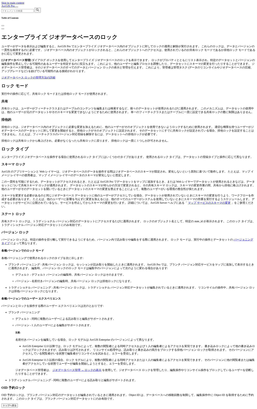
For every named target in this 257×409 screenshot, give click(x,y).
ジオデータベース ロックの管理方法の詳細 (28, 77)
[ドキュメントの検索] (37, 10)
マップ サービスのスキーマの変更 (209, 202)
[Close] (2, 25)
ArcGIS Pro (8, 6)
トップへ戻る (9, 405)
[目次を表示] (2, 28)
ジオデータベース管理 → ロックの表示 (76, 370)
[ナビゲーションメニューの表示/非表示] (16, 6)
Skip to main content (12, 2)
